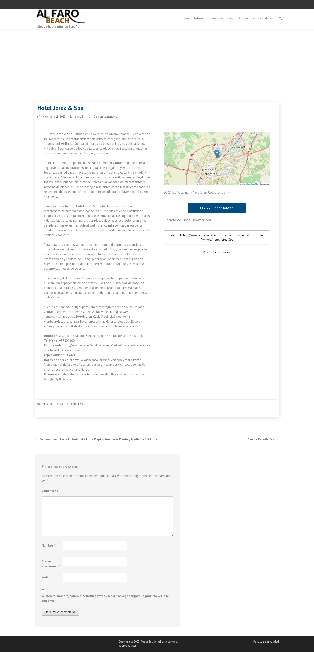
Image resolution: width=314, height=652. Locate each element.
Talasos (199, 18)
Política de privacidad (266, 641)
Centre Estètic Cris (263, 439)
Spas (186, 18)
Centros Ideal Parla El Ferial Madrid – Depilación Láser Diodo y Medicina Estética (96, 439)
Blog (230, 18)
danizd (79, 116)
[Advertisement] (157, 62)
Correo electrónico (51, 563)
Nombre (48, 545)
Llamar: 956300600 (217, 208)
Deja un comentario (105, 116)
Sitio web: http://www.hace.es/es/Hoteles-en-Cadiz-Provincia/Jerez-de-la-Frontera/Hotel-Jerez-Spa (217, 237)
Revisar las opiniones (216, 252)
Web (45, 577)
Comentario (51, 491)
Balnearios (216, 18)
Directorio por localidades (255, 18)
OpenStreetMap (252, 184)
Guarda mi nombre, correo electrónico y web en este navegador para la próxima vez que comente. (105, 598)
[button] (217, 154)
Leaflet (242, 184)
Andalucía (48, 404)
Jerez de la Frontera (67, 404)
